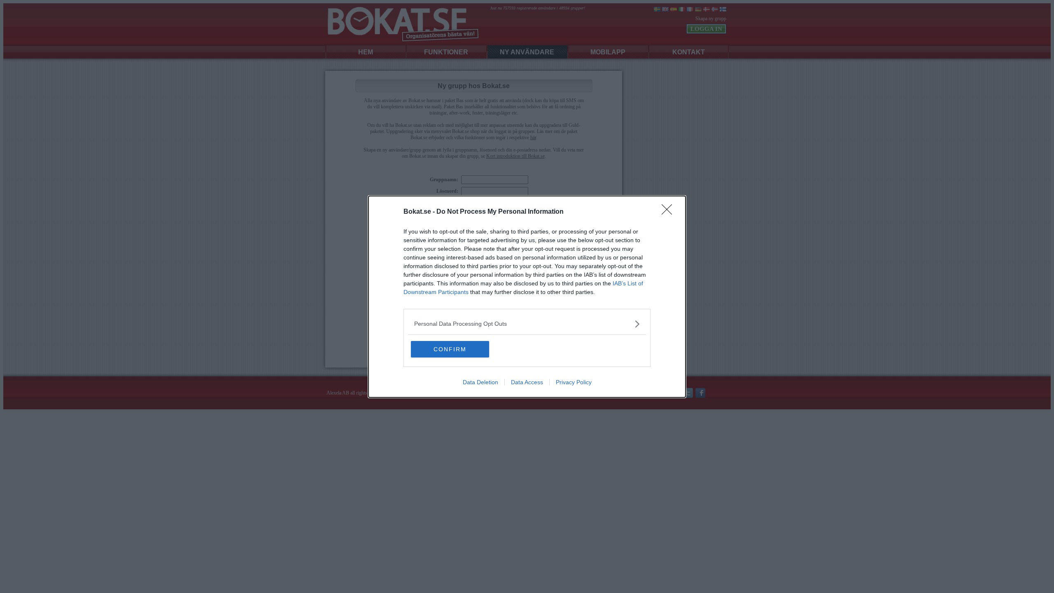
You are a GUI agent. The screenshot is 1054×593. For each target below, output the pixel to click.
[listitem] (527, 324)
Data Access (527, 382)
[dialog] (527, 296)
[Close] (669, 212)
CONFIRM (450, 349)
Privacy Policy (574, 382)
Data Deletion (480, 382)
